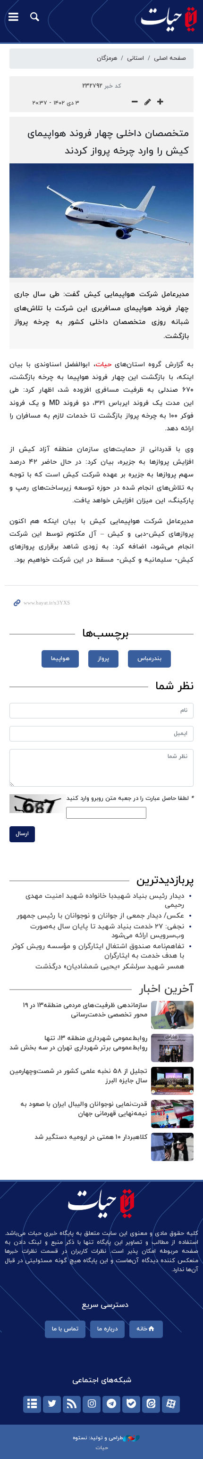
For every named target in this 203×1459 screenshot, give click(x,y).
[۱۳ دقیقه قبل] (172, 1048)
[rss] (72, 1404)
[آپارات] (171, 1404)
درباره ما (107, 1329)
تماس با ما (65, 1329)
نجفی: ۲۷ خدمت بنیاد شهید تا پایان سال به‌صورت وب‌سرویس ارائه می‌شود (107, 931)
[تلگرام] (111, 1404)
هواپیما (60, 658)
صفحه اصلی (170, 58)
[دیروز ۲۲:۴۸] (172, 1147)
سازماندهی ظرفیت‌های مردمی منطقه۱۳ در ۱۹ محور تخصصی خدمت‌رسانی (85, 1010)
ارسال (22, 834)
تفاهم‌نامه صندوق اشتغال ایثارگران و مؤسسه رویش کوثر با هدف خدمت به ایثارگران (97, 951)
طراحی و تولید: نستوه (98, 1438)
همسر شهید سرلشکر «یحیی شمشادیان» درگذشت (109, 967)
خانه (141, 1329)
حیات (103, 365)
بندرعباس (149, 658)
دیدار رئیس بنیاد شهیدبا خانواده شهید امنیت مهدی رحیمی (104, 900)
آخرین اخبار (166, 989)
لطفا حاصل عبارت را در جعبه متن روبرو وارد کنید (130, 798)
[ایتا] (151, 1404)
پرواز (103, 658)
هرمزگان (107, 58)
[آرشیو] (32, 1404)
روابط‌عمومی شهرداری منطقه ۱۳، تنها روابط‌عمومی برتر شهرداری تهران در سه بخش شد (78, 1043)
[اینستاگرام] (92, 1404)
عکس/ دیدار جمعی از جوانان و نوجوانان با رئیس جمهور (100, 916)
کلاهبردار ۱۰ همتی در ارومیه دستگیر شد (90, 1137)
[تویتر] (52, 1404)
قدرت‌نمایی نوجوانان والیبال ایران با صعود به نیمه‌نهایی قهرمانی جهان (83, 1109)
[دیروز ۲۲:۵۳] (172, 1114)
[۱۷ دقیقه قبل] (172, 1081)
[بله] (131, 1404)
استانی (135, 58)
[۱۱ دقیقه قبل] (172, 1015)
